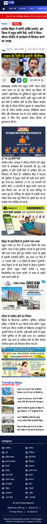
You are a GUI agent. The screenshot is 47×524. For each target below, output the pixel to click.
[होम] (7, 3)
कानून (30, 474)
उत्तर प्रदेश (8, 497)
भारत (31, 8)
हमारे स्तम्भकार (10, 461)
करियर (30, 448)
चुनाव (11, 8)
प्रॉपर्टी (6, 466)
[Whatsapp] (25, 80)
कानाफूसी (8, 483)
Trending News (12, 382)
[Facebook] (19, 80)
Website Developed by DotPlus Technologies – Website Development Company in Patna (23, 520)
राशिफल (31, 452)
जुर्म (6, 452)
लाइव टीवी (8, 474)
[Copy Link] (4, 80)
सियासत (31, 461)
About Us (33, 507)
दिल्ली (30, 488)
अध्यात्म (31, 466)
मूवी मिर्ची (31, 457)
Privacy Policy (16, 511)
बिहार (7, 488)
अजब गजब (32, 470)
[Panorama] (23, 295)
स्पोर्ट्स (7, 470)
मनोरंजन (41, 8)
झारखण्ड (8, 492)
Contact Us (32, 511)
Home (4, 23)
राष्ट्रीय (30, 492)
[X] (13, 80)
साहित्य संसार (9, 457)
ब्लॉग (30, 483)
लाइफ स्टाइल (9, 479)
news (16, 23)
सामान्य (31, 479)
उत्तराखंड (31, 497)
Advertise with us (16, 507)
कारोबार (7, 448)
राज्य (21, 8)
